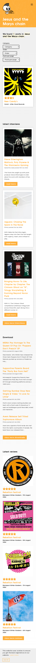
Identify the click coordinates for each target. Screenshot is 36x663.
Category (6, 43)
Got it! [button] (6, 660)
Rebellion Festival (12, 492)
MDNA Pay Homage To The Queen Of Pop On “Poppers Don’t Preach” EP (17, 346)
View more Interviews (15, 323)
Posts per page (8, 56)
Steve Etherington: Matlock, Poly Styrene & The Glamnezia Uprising (16, 162)
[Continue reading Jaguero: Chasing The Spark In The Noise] (18, 205)
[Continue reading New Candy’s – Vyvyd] (18, 81)
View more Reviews (13, 638)
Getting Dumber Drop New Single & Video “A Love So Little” (16, 394)
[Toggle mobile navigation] (31, 4)
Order (5, 49)
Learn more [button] (14, 655)
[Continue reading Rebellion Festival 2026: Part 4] (18, 471)
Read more (11, 184)
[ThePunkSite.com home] (8, 8)
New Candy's (11, 101)
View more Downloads (15, 437)
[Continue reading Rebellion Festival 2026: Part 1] (18, 606)
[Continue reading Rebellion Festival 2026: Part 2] (18, 561)
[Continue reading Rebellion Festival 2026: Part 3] (18, 516)
